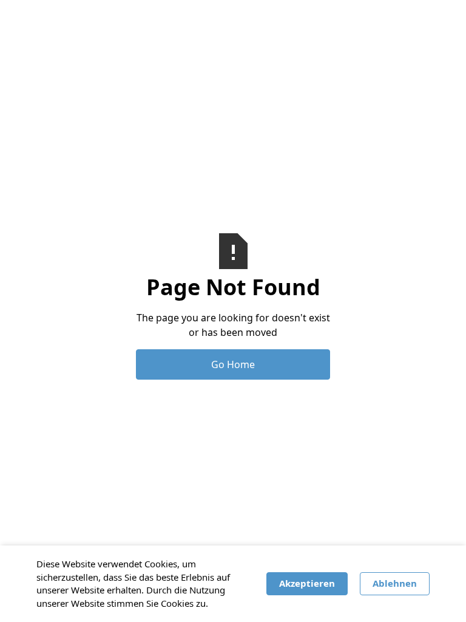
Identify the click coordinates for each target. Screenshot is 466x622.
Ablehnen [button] (395, 583)
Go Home (233, 364)
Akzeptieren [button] (307, 583)
